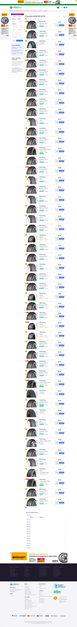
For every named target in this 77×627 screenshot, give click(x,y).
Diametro (21, 25)
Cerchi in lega (27, 585)
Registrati (40, 585)
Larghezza (13, 25)
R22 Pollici (28, 543)
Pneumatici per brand (58, 567)
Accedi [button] (61, 7)
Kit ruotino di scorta (28, 589)
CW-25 (42, 391)
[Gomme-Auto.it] (16, 7)
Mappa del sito (41, 601)
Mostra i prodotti (19, 40)
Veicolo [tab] (14, 16)
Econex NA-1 (43, 22)
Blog (40, 593)
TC (45, 623)
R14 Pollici (28, 524)
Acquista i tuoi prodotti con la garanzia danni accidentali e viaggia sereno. (38, 4)
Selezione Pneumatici (18, 14)
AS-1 (42, 119)
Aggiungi (61, 25)
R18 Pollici (28, 533)
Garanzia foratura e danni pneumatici (30, 606)
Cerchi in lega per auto (14, 567)
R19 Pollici (28, 536)
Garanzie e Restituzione (28, 601)
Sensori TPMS (41, 598)
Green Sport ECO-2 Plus (45, 441)
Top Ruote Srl (38, 623)
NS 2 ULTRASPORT (44, 470)
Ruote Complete (27, 588)
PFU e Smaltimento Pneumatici (29, 602)
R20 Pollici (28, 538)
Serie (17, 25)
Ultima (36, 18)
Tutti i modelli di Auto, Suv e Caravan (30, 594)
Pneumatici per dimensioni (44, 567)
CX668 (42, 42)
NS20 (42, 236)
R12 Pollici (28, 519)
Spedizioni (26, 598)
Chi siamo (40, 592)
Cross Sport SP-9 (45, 148)
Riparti (14, 40)
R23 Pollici (28, 545)
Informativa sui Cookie (28, 607)
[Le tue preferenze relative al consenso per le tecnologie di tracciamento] (1, 625)
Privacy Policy (27, 608)
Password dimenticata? (42, 588)
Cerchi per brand (28, 567)
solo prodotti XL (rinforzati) (17, 34)
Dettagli (57, 25)
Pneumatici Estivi (27, 590)
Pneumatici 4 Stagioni (28, 593)
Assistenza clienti (42, 602)
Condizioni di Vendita (28, 603)
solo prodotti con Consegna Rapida (18, 37)
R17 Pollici (28, 531)
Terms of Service (46, 622)
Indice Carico (14, 29)
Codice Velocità (20, 29)
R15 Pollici (28, 526)
